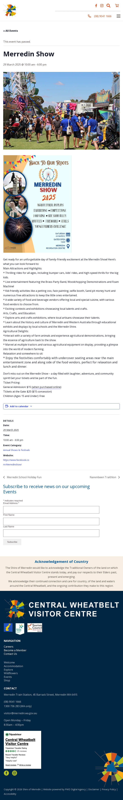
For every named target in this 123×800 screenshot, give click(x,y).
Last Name (8, 526)
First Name (8, 515)
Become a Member (15, 650)
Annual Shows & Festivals (16, 450)
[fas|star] (6, 773)
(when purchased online (46, 387)
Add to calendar (19, 406)
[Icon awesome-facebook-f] (96, 5)
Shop (7, 680)
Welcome (9, 662)
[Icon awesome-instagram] (101, 5)
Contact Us (10, 654)
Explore (8, 669)
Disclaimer (93, 789)
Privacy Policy (109, 789)
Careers (8, 646)
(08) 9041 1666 (12, 701)
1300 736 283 (12, 706)
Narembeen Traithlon (103, 477)
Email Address (11, 503)
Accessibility (10, 793)
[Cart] (116, 5)
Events (8, 677)
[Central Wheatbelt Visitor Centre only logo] (11, 11)
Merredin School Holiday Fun (23, 477)
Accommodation (13, 666)
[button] (108, 6)
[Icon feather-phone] (89, 16)
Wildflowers (11, 673)
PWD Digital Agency (75, 789)
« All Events (10, 31)
